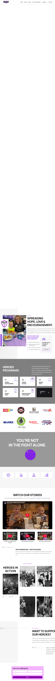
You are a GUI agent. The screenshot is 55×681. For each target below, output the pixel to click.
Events (29, 2)
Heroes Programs (36, 2)
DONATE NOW (27, 163)
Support (44, 2)
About (25, 2)
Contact (50, 2)
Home (21, 2)
